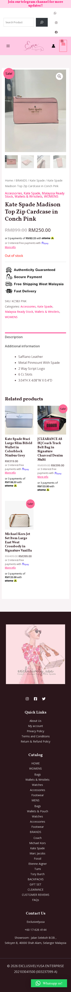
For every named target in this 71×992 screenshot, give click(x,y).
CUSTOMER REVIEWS (35, 895)
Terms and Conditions (35, 736)
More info (10, 247)
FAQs (35, 900)
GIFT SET (35, 884)
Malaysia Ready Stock (19, 312)
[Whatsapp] (55, 13)
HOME (35, 763)
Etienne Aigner (37, 864)
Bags (37, 774)
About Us (35, 721)
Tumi (37, 869)
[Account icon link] (53, 46)
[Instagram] (56, 22)
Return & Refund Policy (35, 741)
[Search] (42, 22)
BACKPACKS (36, 879)
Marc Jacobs (37, 853)
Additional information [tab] (22, 346)
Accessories (13, 193)
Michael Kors (37, 843)
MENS (35, 800)
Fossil (37, 858)
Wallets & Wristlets (28, 196)
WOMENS (51, 196)
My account (35, 726)
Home (9, 180)
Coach (38, 838)
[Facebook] (56, 32)
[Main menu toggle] (8, 46)
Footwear (37, 795)
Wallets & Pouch (37, 811)
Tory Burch (37, 874)
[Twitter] (44, 699)
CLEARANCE (35, 889)
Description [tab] (14, 337)
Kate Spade (37, 180)
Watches (37, 785)
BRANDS (21, 180)
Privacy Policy (35, 731)
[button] (59, 76)
